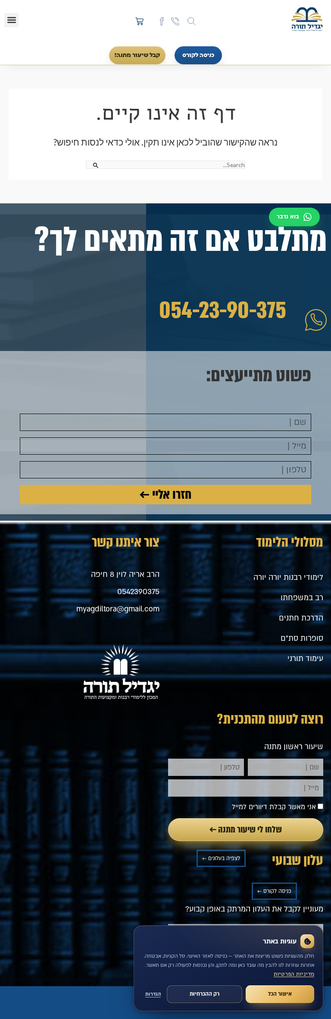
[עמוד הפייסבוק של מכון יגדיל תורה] (162, 21)
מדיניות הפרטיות (294, 974)
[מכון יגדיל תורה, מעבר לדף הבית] (307, 20)
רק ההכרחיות (204, 994)
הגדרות (153, 994)
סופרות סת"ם (302, 638)
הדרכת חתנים (301, 618)
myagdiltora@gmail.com (117, 609)
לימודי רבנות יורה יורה (288, 577)
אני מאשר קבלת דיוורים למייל (274, 807)
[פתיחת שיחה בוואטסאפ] (294, 217)
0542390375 (138, 592)
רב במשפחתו (302, 598)
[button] (11, 20)
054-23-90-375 (222, 310)
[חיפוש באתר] (191, 21)
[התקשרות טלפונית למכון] (175, 21)
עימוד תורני (305, 659)
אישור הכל (280, 994)
